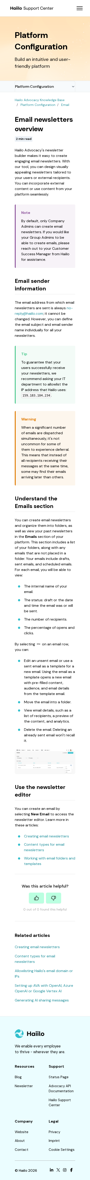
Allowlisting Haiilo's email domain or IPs (44, 973)
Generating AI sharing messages (42, 1000)
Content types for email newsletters (35, 959)
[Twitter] (58, 1170)
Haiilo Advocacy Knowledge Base (40, 100)
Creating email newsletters (46, 836)
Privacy (54, 1132)
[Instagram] (65, 1170)
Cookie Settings (62, 1149)
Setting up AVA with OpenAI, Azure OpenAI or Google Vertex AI (44, 988)
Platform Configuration (34, 86)
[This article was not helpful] (53, 898)
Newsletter (24, 1086)
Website (21, 1132)
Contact (21, 1149)
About (20, 1140)
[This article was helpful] (36, 898)
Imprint (54, 1140)
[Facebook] (71, 1170)
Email (65, 105)
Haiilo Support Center (60, 1103)
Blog (18, 1077)
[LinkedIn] (52, 1170)
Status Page (59, 1077)
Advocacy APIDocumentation (61, 1089)
